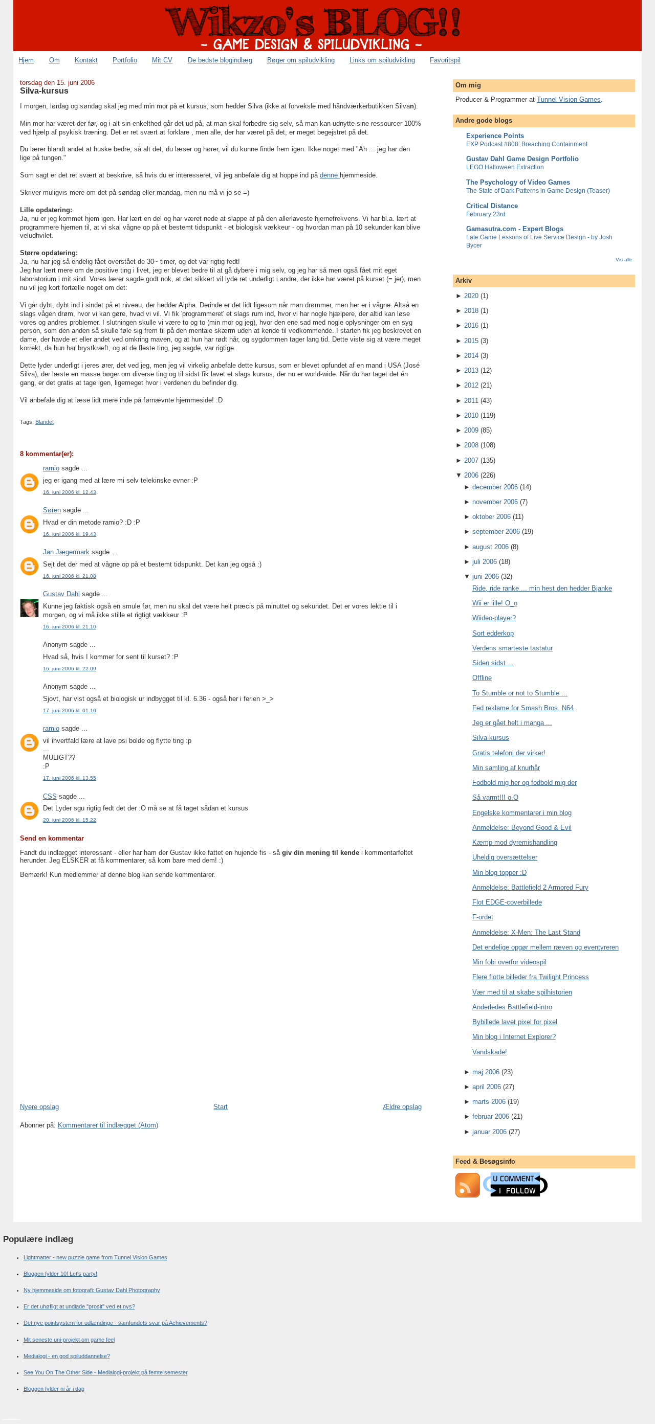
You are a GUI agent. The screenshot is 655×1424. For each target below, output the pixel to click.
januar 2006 (489, 1132)
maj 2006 (485, 1072)
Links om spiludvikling (382, 60)
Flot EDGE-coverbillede (507, 902)
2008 (471, 445)
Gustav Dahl (61, 594)
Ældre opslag (402, 1107)
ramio (51, 468)
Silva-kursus (44, 90)
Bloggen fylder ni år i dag (54, 1389)
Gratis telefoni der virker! (508, 753)
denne (330, 175)
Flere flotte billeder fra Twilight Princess (530, 977)
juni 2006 (485, 576)
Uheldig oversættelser (504, 857)
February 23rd (486, 214)
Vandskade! (489, 1052)
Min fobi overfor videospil (509, 962)
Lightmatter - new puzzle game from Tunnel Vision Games (95, 1257)
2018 (471, 310)
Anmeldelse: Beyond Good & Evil (522, 827)
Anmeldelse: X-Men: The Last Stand (526, 932)
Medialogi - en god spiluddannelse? (67, 1356)
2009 (471, 430)
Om (54, 60)
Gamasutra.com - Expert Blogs (514, 229)
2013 (471, 370)
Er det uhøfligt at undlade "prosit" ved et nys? (79, 1306)
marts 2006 (489, 1101)
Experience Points (495, 136)
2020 (471, 296)
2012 (471, 385)
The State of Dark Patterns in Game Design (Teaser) (538, 190)
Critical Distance (492, 206)
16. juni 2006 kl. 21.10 (69, 626)
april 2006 (486, 1087)
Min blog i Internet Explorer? (514, 1037)
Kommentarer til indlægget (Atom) (108, 1125)
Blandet (44, 422)
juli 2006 (484, 562)
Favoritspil (445, 60)
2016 (471, 325)
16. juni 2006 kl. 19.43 (69, 534)
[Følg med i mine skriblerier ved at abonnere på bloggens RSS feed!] (467, 1195)
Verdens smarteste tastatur (512, 648)
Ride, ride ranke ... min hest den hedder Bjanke (542, 588)
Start (220, 1107)
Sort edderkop (493, 633)
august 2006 (490, 547)
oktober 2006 (491, 517)
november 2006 (495, 502)
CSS (50, 796)
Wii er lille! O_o (494, 603)
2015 (471, 341)
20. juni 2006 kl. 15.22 (69, 820)
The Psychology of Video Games (518, 182)
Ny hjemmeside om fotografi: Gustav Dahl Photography (92, 1290)
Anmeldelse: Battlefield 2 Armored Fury (530, 887)
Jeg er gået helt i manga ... (512, 723)
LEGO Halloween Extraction (505, 167)
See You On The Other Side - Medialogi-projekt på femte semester (106, 1372)
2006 (471, 475)
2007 (471, 460)
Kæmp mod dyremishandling (514, 842)
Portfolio (125, 60)
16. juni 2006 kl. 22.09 (69, 668)
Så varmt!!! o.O (495, 797)
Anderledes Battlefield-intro (512, 1007)
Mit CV (162, 60)
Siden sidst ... (493, 663)
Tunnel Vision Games (569, 99)
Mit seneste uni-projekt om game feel (69, 1340)
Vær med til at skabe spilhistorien (522, 992)
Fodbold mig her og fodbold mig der (524, 782)
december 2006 (495, 487)
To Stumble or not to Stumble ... (519, 693)
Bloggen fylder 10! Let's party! (60, 1274)
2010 (471, 415)
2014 (471, 355)
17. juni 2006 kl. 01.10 (69, 710)
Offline (482, 678)
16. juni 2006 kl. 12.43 (69, 492)
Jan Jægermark (66, 552)
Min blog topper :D (499, 872)
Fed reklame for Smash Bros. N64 (523, 708)
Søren (52, 510)
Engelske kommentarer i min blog (522, 813)
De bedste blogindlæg (220, 60)
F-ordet (482, 917)
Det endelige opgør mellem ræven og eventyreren (545, 947)
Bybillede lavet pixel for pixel (514, 1022)
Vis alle (624, 259)
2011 (471, 400)
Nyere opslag (39, 1107)
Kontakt (86, 60)
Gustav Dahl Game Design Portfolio (522, 159)
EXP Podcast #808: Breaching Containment (526, 144)
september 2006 (496, 531)
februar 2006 (490, 1116)
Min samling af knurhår (506, 768)
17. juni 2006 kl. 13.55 (69, 778)
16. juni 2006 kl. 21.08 (69, 576)
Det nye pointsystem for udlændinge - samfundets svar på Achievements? (115, 1323)
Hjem (26, 60)
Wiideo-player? (494, 618)
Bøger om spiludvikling (301, 60)
